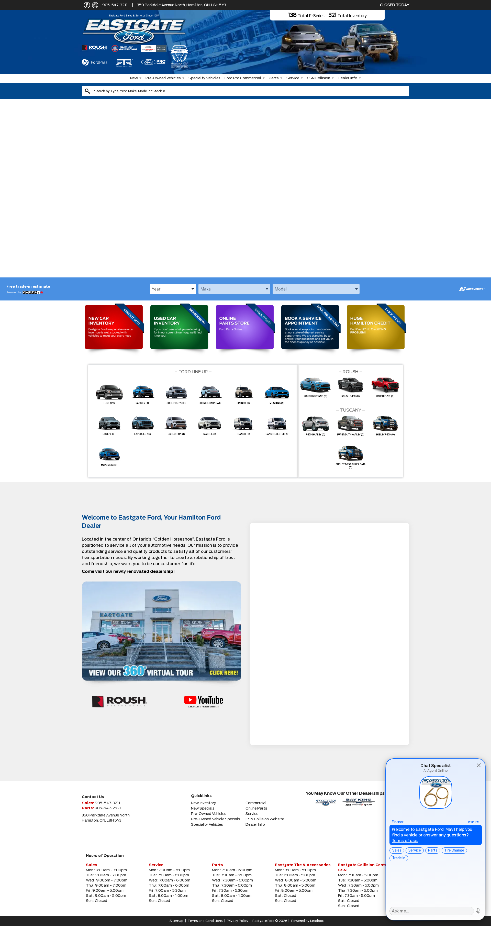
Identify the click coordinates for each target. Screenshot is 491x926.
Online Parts (256, 808)
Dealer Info (347, 78)
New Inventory (203, 803)
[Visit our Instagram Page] (94, 5)
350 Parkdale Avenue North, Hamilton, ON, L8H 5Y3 (181, 5)
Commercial (256, 803)
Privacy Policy (237, 920)
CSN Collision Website (265, 819)
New (134, 78)
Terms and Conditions (205, 920)
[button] (8, 191)
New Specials (203, 808)
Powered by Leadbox (307, 920)
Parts (274, 78)
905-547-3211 (115, 5)
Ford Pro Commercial (243, 78)
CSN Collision (318, 78)
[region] (245, 191)
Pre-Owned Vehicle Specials (215, 819)
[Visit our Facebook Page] (86, 5)
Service (292, 78)
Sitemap (176, 920)
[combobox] (245, 91)
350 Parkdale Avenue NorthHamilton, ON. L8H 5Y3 (106, 818)
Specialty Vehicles (204, 78)
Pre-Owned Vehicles (163, 78)
